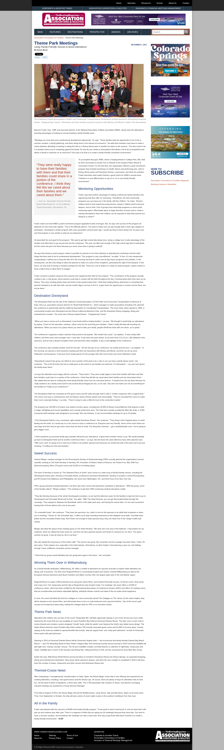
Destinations (75, 32)
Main (40, 32)
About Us (173, 3)
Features (55, 32)
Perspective (97, 32)
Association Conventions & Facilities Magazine (170, 183)
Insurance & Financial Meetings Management (158, 8)
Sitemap (52, 735)
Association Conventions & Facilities (108, 8)
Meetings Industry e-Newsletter (163, 186)
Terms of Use (72, 735)
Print (44, 57)
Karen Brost (42, 50)
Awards (115, 32)
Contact (186, 3)
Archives (132, 32)
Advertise (131, 3)
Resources (146, 3)
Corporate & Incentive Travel (57, 8)
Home (118, 3)
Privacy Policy (55, 738)
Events (160, 3)
